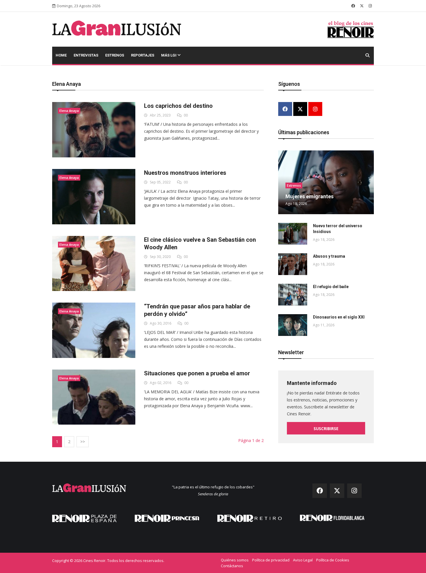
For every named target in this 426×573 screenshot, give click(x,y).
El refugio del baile (331, 286)
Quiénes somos (235, 560)
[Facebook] (285, 109)
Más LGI (169, 55)
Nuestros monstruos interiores (185, 172)
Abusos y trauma (329, 256)
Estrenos (114, 55)
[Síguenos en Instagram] (370, 5)
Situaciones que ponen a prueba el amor (197, 373)
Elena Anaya (69, 110)
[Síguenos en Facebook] (353, 5)
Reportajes (142, 55)
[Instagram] (315, 109)
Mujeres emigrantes (309, 196)
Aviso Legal (303, 560)
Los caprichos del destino (178, 105)
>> (82, 441)
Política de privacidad (271, 560)
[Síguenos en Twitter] (362, 5)
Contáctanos (232, 565)
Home (61, 55)
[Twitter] (300, 109)
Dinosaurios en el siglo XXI (339, 317)
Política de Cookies (332, 560)
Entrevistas (86, 55)
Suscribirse (326, 428)
